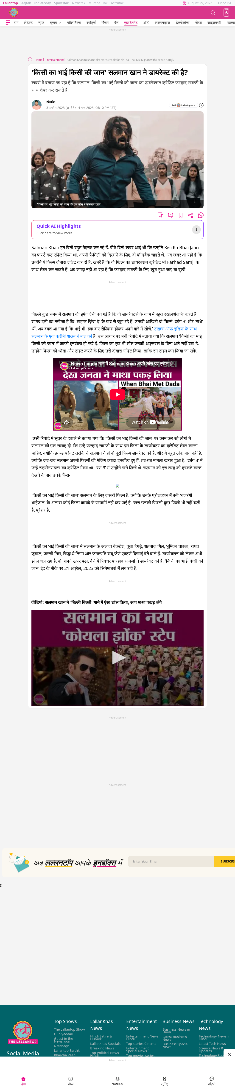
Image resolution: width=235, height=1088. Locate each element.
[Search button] (213, 12)
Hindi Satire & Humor (101, 1037)
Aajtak (26, 3)
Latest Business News (174, 1038)
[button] (226, 12)
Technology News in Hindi (214, 1037)
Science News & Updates (211, 1049)
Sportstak (61, 3)
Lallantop (10, 3)
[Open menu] (8, 22)
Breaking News (102, 1048)
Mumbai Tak (98, 3)
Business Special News (175, 1045)
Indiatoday (42, 3)
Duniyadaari (63, 1034)
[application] (117, 658)
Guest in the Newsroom (63, 1039)
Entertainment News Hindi (142, 1037)
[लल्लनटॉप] (13, 12)
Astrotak (117, 3)
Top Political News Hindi (104, 1054)
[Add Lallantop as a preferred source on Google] (183, 105)
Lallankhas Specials (105, 1043)
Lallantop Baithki (67, 1050)
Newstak (78, 3)
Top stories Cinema (141, 1043)
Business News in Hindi (176, 1030)
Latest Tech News (212, 1043)
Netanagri (62, 1045)
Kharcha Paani (65, 1055)
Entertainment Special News (137, 1049)
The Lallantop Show (69, 1029)
